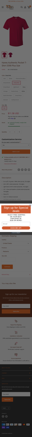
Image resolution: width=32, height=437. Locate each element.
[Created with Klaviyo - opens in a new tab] (16, 232)
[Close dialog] (30, 205)
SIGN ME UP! (16, 228)
